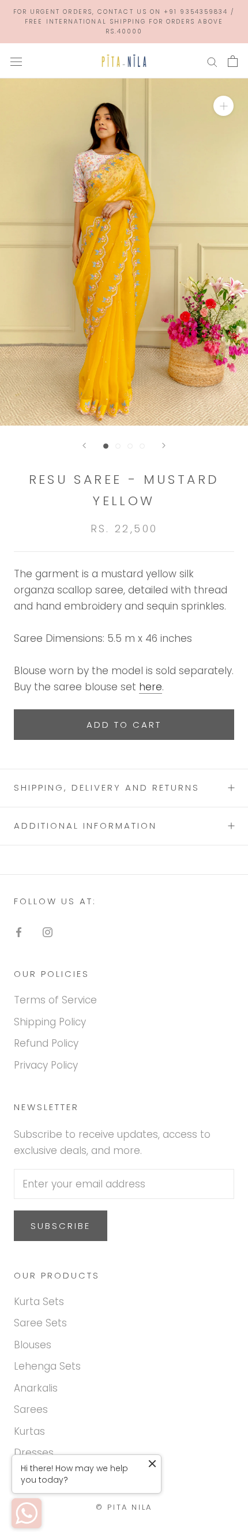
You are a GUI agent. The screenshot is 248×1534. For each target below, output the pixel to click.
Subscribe (61, 1226)
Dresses (34, 1453)
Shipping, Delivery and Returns (107, 787)
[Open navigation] (16, 61)
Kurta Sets (39, 1302)
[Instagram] (47, 931)
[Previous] (84, 445)
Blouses (32, 1345)
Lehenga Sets (47, 1366)
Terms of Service (55, 1000)
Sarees (31, 1409)
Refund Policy (46, 1043)
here (150, 687)
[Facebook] (19, 931)
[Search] (212, 61)
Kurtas (29, 1431)
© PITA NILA (124, 1507)
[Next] (164, 445)
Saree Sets (40, 1323)
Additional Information (85, 825)
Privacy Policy (46, 1065)
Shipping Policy (50, 1022)
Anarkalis (36, 1388)
